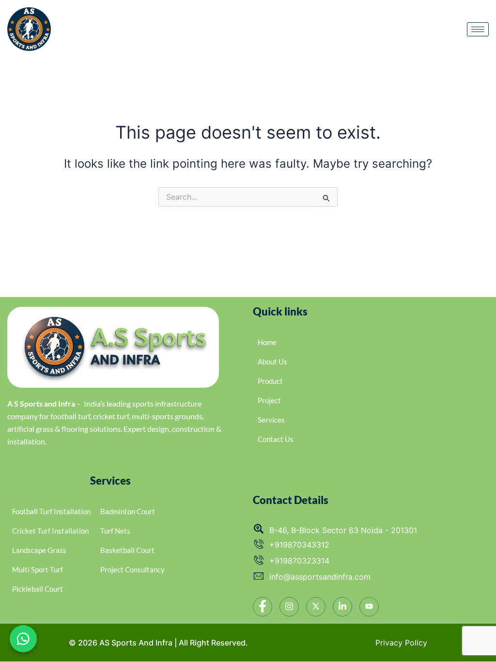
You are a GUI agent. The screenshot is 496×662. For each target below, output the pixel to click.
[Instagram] (289, 606)
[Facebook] (262, 606)
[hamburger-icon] (478, 29)
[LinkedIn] (342, 606)
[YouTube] (369, 606)
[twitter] (316, 606)
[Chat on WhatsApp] (23, 638)
